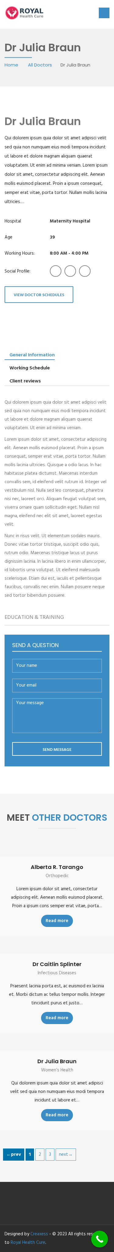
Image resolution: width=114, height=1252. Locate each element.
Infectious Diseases (57, 973)
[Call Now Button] (99, 1239)
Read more (57, 921)
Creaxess (39, 1234)
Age (8, 237)
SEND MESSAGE (57, 749)
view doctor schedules (39, 295)
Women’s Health (57, 1070)
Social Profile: (17, 271)
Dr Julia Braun (57, 1061)
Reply (104, 603)
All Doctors (40, 65)
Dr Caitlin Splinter (57, 964)
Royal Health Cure (28, 1242)
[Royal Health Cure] (25, 12)
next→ (66, 1154)
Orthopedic (57, 876)
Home (12, 65)
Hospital (13, 221)
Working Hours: (20, 253)
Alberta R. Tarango (57, 867)
